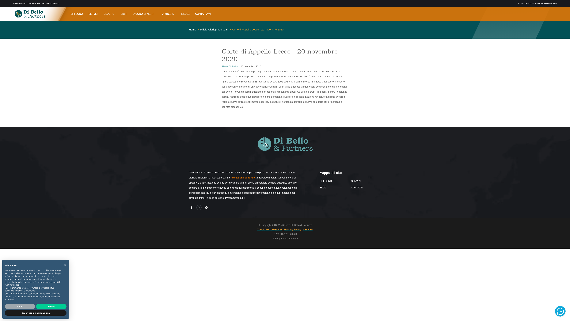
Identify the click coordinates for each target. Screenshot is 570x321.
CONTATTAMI (203, 13)
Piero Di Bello (230, 66)
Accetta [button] (51, 306)
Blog (323, 187)
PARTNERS (167, 13)
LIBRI (124, 13)
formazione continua (243, 177)
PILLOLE (185, 13)
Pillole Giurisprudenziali (214, 29)
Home (192, 29)
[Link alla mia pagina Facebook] (191, 207)
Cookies (308, 229)
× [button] (65, 265)
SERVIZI (93, 13)
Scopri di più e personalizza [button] (36, 313)
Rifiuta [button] (20, 306)
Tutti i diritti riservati (269, 229)
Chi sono (326, 181)
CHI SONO (77, 13)
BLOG (107, 13)
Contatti (357, 187)
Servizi (356, 181)
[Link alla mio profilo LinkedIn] (199, 207)
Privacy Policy (292, 229)
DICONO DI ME (142, 13)
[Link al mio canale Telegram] (206, 207)
